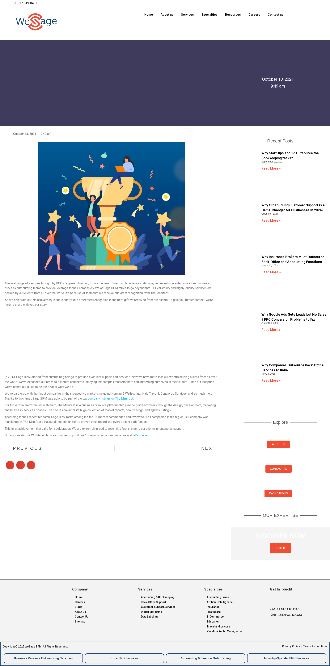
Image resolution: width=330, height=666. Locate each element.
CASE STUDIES (278, 493)
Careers (254, 14)
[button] (10, 465)
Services (187, 14)
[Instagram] (308, 3)
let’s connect (141, 435)
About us (167, 14)
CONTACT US (278, 469)
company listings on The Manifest (110, 398)
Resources (233, 14)
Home (148, 14)
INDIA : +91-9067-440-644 (286, 615)
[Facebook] (293, 3)
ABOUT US (278, 444)
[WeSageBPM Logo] (53, 22)
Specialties (209, 14)
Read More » (271, 168)
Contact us (275, 14)
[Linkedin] (316, 3)
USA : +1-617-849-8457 (284, 608)
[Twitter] (301, 3)
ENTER (280, 548)
